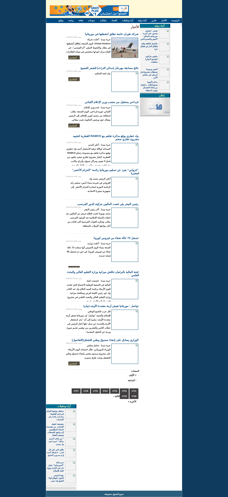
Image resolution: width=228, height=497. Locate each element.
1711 (134, 391)
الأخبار (164, 20)
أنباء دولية (142, 20)
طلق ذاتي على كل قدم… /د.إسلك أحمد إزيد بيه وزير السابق (55, 452)
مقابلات (103, 20)
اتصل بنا (176, 24)
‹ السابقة (132, 380)
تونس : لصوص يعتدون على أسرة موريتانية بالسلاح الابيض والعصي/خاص (149, 34)
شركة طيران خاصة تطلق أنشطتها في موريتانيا (112, 33)
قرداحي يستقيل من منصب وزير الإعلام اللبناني (112, 101)
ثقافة (81, 20)
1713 (114, 391)
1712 (124, 391)
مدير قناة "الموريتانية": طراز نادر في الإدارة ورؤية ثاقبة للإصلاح (55, 466)
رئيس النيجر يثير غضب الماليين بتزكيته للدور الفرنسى (108, 203)
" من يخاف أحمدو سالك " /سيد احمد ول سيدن (56, 441)
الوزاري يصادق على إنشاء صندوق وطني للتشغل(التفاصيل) (105, 339)
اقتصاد (114, 20)
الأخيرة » (132, 401)
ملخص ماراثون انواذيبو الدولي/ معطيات (151, 59)
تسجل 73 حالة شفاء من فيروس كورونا (116, 237)
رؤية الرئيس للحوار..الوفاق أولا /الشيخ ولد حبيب (56, 478)
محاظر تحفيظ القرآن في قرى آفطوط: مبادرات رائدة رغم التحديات (55, 415)
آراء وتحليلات (127, 20)
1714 (105, 391)
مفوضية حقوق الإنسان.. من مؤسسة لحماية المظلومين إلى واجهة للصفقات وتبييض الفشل (55, 429)
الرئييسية (175, 20)
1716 (85, 391)
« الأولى (132, 375)
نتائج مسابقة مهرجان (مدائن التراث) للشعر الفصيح (109, 67)
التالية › (116, 396)
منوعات (91, 20)
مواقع (61, 20)
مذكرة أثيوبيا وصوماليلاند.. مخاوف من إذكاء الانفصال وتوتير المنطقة (149, 86)
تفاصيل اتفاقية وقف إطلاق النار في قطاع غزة (149, 46)
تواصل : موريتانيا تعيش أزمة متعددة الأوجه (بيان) (111, 305)
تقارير (153, 20)
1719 (124, 396)
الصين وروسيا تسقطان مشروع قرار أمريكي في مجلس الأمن (149, 73)
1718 (134, 396)
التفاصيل (73, 57)
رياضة (71, 20)
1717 (76, 391)
